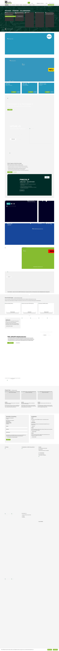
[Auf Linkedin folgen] (39, 523)
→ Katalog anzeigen (33, 431)
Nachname (7, 429)
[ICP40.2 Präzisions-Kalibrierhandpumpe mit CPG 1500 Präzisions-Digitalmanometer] (39, 19)
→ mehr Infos (33, 426)
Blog (32, 3)
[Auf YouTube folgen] (41, 523)
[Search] (29, 3)
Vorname (7, 426)
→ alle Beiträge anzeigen (14, 390)
